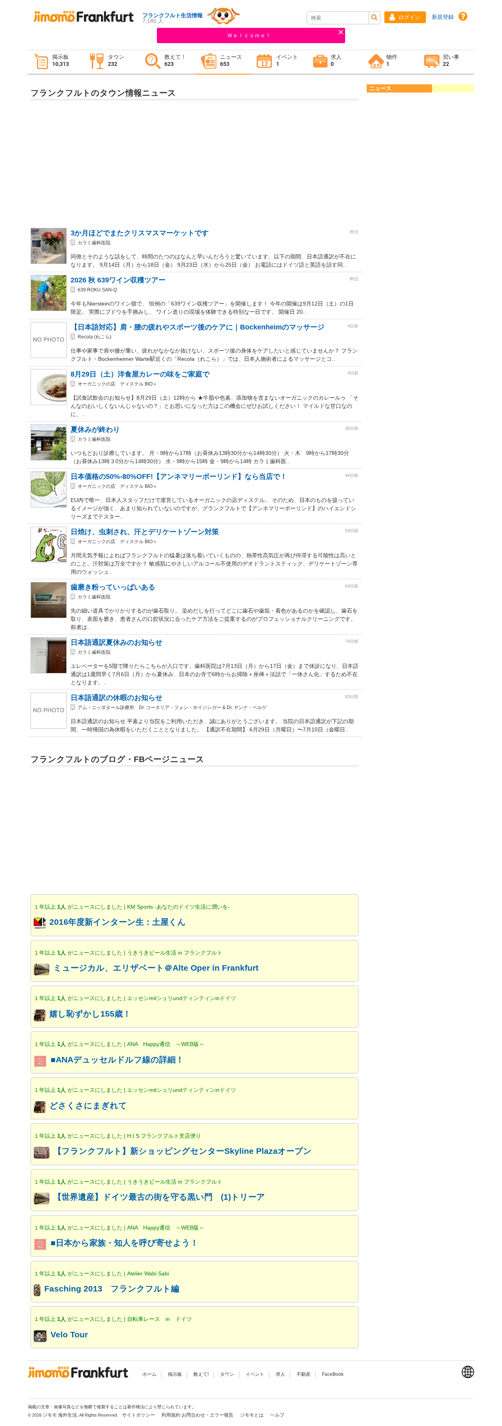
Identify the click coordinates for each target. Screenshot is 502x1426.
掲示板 (175, 1374)
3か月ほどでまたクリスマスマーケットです (140, 233)
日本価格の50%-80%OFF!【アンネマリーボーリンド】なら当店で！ (179, 476)
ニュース (380, 88)
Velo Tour (69, 1334)
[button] (405, 17)
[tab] (56, 62)
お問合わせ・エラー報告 (208, 1415)
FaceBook (333, 1374)
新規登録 (443, 17)
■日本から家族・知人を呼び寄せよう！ (124, 1242)
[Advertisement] (194, 161)
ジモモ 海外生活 (60, 1415)
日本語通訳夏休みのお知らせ (116, 642)
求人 (280, 1374)
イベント (255, 1374)
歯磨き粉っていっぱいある (113, 587)
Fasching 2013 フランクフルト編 (111, 1288)
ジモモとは (252, 1415)
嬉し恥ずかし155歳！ (90, 1013)
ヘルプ (277, 1415)
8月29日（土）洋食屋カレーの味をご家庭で (140, 374)
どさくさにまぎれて (88, 1105)
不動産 (303, 1374)
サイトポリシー (139, 1415)
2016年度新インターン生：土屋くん (117, 921)
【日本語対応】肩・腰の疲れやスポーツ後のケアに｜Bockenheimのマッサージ (197, 327)
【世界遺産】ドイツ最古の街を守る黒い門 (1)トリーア (159, 1196)
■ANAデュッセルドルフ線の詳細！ (117, 1059)
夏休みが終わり (95, 429)
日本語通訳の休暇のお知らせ (116, 698)
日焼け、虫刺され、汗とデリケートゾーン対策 (145, 532)
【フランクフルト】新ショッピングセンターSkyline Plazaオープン (182, 1150)
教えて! (201, 1374)
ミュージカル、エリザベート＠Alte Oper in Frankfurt (155, 967)
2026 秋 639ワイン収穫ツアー (118, 280)
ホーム (149, 1374)
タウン (227, 1374)
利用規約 (171, 1415)
